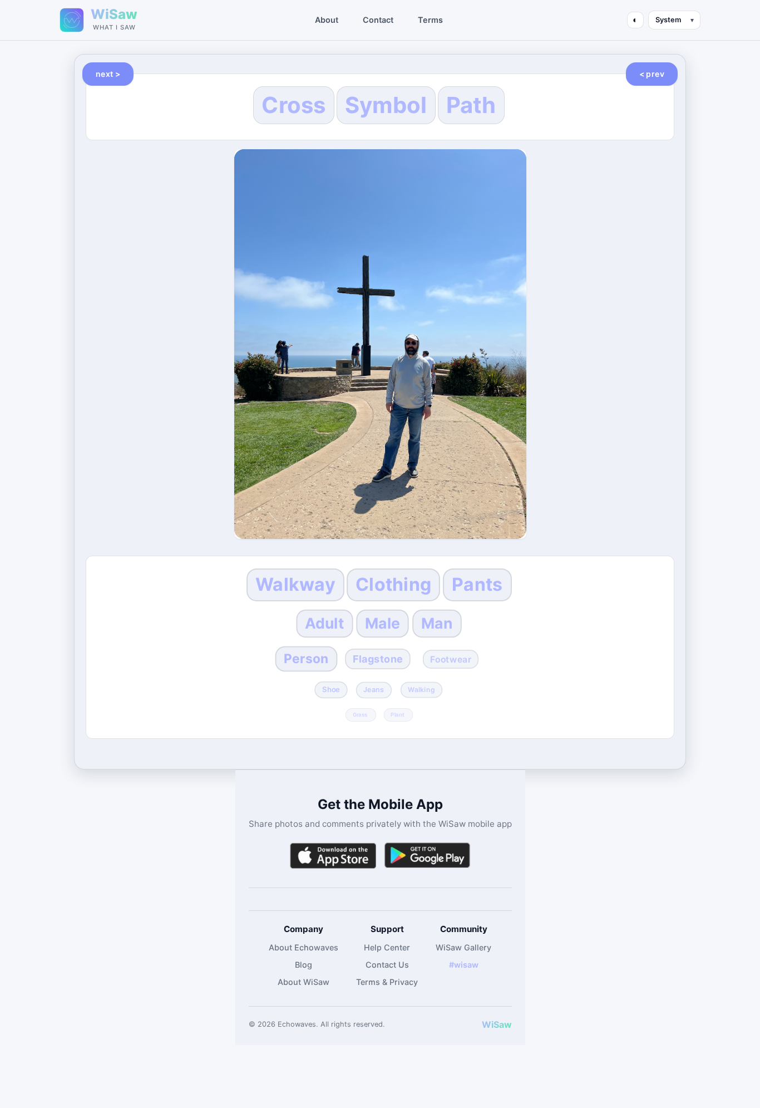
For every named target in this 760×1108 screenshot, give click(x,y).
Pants (477, 584)
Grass (359, 714)
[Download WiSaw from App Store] (332, 855)
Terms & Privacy (387, 982)
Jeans (373, 689)
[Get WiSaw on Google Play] (427, 855)
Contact (378, 19)
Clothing (393, 584)
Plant (397, 714)
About (326, 19)
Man (437, 623)
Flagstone (378, 659)
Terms (430, 19)
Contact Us (387, 964)
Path (471, 105)
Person (306, 658)
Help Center (387, 947)
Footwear (451, 659)
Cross (293, 105)
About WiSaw (303, 982)
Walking (422, 689)
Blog (303, 964)
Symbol (386, 105)
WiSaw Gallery (463, 947)
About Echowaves (303, 947)
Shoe (330, 689)
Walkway (295, 584)
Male (382, 623)
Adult (324, 623)
